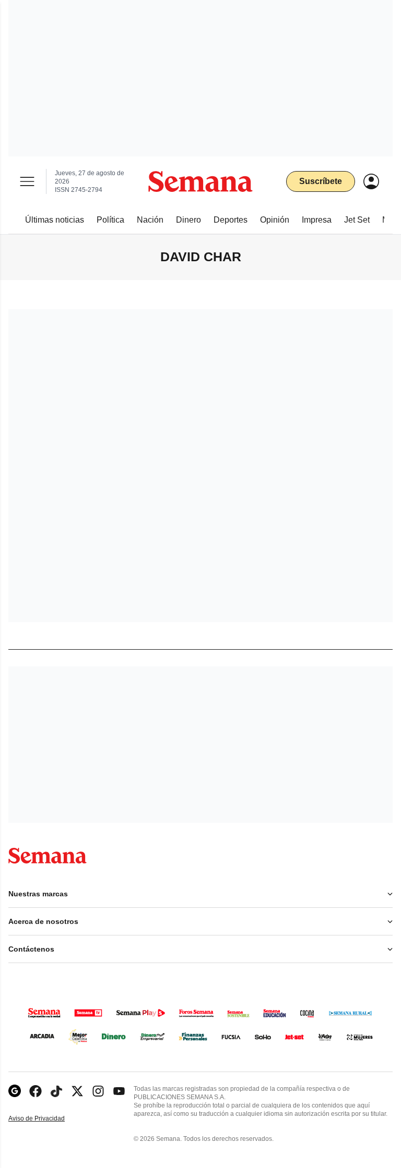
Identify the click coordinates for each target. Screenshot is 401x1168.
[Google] (14, 1091)
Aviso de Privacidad (47, 1119)
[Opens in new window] (35, 1091)
